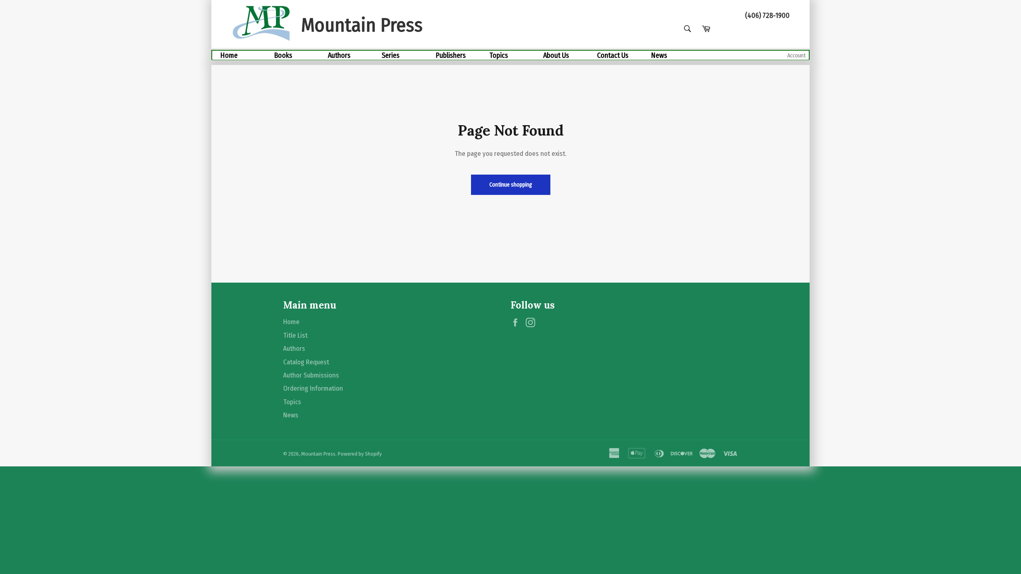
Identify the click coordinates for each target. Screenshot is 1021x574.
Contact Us (613, 55)
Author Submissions (311, 375)
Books (283, 55)
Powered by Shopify (360, 453)
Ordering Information (313, 388)
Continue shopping (510, 184)
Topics (498, 55)
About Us (556, 55)
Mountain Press (318, 453)
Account (796, 55)
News (659, 55)
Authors (339, 55)
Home (229, 55)
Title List (295, 335)
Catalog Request (306, 362)
